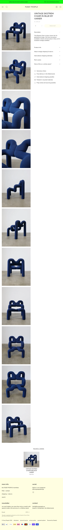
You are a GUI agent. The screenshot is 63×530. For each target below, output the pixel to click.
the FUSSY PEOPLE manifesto (10, 487)
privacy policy (32, 520)
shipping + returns (7, 494)
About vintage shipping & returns (43, 51)
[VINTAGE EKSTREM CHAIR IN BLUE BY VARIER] (31, 459)
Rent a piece (37, 60)
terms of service (24, 520)
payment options (42, 520)
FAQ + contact (6, 491)
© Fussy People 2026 (7, 520)
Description (37, 32)
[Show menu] (2, 7)
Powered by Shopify (52, 520)
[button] (7, 7)
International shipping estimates (43, 56)
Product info (37, 47)
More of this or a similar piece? (42, 64)
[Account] (57, 7)
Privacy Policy (26, 515)
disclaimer (16, 520)
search (3, 497)
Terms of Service (7, 516)
